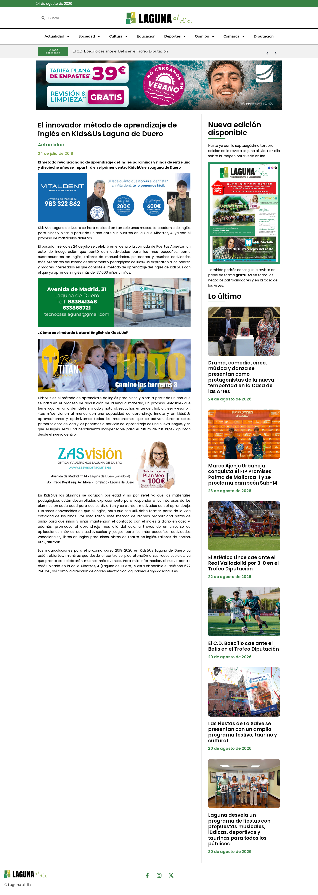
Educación (146, 36)
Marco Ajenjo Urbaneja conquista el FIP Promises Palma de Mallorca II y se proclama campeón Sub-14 (242, 474)
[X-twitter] (170, 875)
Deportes (172, 36)
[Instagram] (159, 875)
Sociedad (87, 36)
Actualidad (54, 36)
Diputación (264, 36)
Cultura (115, 36)
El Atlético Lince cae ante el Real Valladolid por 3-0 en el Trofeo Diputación (243, 563)
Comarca (231, 36)
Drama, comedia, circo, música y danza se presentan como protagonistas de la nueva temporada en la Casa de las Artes (241, 377)
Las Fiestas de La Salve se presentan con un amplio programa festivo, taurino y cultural (242, 732)
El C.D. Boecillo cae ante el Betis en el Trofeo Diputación (243, 646)
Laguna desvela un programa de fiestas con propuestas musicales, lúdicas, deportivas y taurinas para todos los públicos (239, 829)
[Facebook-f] (147, 875)
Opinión (202, 36)
